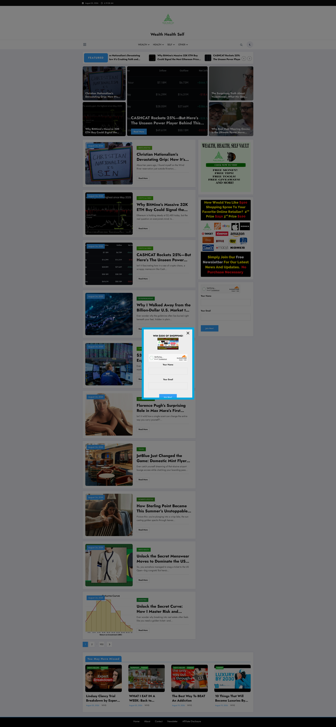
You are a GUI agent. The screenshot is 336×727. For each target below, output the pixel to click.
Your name (168, 364)
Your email (168, 379)
